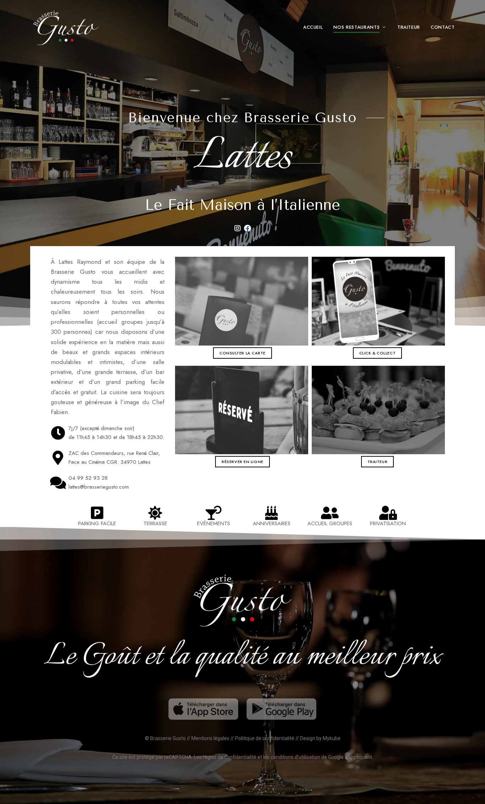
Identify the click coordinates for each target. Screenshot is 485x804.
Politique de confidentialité (264, 738)
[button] (242, 353)
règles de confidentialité (229, 757)
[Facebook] (247, 228)
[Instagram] (237, 228)
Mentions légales (210, 738)
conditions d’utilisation (295, 757)
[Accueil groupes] (330, 513)
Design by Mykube (320, 738)
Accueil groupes (329, 523)
